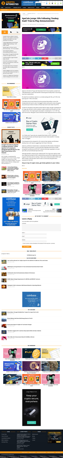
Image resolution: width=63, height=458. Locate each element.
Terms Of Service (5, 436)
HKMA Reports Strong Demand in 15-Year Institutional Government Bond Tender (25, 266)
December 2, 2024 (11, 280)
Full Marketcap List (31, 255)
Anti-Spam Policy (5, 442)
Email (23, 236)
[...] (9, 163)
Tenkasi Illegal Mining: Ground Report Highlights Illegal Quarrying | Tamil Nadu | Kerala (10, 44)
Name (23, 232)
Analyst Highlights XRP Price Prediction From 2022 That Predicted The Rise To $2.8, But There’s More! (11, 72)
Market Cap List (31, 7)
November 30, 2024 (11, 286)
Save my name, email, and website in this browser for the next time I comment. (39, 243)
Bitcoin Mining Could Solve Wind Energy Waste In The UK (19, 318)
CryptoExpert (33, 24)
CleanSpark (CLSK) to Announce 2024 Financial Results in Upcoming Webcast (24, 285)
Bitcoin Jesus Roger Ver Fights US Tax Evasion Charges (19, 324)
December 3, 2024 (11, 274)
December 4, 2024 (11, 268)
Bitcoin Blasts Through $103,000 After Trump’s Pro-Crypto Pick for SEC (13, 191)
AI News (24, 7)
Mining (37, 7)
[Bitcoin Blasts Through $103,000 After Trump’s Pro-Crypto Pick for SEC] (4, 191)
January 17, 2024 (27, 24)
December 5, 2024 (11, 186)
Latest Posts (8, 7)
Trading (43, 7)
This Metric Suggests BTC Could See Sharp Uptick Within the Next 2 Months (24, 330)
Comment (24, 223)
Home (2, 7)
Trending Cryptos (17, 7)
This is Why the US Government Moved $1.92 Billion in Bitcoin (20, 337)
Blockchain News (31, 258)
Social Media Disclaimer (6, 438)
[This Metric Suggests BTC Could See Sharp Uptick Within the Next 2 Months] (4, 332)
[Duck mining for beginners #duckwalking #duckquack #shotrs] (4, 184)
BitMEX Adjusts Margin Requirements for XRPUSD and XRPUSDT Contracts (23, 279)
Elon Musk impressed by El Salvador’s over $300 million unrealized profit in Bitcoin (10, 67)
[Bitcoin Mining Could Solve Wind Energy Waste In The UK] (4, 320)
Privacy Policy (4, 434)
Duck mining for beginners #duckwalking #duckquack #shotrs (13, 183)
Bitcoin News (31, 309)
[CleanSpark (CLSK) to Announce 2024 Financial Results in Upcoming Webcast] (4, 286)
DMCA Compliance (5, 440)
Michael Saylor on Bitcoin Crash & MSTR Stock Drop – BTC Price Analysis (13, 176)
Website (23, 239)
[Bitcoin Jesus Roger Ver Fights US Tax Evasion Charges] (4, 326)
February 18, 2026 (6, 154)
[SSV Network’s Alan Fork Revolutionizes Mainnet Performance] (4, 274)
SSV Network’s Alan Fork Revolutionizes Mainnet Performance (21, 272)
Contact (48, 7)
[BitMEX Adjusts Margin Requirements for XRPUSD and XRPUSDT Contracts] (4, 280)
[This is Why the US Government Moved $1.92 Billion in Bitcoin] (4, 338)
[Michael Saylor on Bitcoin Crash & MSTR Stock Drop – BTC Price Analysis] (4, 177)
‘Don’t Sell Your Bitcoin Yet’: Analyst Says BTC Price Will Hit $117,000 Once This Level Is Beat (10, 62)
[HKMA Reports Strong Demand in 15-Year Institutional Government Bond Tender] (4, 268)
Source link (24, 168)
